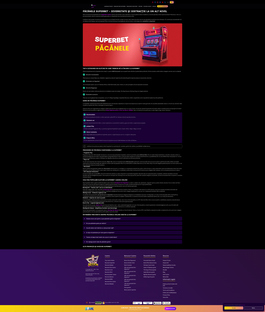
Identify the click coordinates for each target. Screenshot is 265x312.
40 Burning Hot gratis (149, 277)
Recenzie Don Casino (110, 281)
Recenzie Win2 (108, 272)
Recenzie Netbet (109, 265)
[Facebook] (155, 2)
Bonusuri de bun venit (132, 6)
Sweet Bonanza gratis (149, 272)
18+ (172, 2)
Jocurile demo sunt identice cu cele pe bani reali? (100, 228)
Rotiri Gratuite (128, 265)
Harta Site (165, 297)
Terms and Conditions (168, 290)
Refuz (253, 308)
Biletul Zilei (165, 277)
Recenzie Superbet (110, 263)
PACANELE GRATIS (147, 6)
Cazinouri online (108, 6)
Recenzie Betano (109, 277)
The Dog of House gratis (150, 270)
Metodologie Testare (168, 267)
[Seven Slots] (94, 6)
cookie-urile (243, 305)
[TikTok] (153, 2)
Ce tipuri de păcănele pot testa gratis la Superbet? (100, 232)
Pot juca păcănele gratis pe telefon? (96, 223)
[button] (132, 219)
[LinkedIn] (165, 2)
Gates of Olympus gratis (150, 267)
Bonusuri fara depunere (120, 6)
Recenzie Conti (109, 270)
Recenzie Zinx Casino (110, 267)
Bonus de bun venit (129, 263)
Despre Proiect (167, 260)
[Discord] (160, 2)
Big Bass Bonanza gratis (150, 274)
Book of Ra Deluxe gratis (150, 263)
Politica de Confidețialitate (169, 292)
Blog (164, 272)
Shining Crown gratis (149, 265)
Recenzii (140, 6)
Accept (234, 308)
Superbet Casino (106, 14)
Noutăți (165, 270)
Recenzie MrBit (109, 279)
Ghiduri (154, 6)
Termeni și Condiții (168, 288)
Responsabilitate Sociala (169, 265)
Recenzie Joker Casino (110, 274)
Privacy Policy (166, 295)
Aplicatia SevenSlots (162, 6)
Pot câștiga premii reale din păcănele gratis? (98, 242)
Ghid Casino (166, 274)
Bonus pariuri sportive (130, 290)
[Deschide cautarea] (168, 2)
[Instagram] (158, 2)
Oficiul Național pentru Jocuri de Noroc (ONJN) (119, 110)
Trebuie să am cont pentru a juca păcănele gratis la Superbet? (103, 218)
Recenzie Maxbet (109, 284)
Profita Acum (170, 308)
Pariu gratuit (127, 287)
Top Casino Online (109, 260)
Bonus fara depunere (130, 260)
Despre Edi (166, 263)
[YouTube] (163, 2)
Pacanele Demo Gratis (149, 260)
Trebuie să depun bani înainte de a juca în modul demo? (101, 237)
